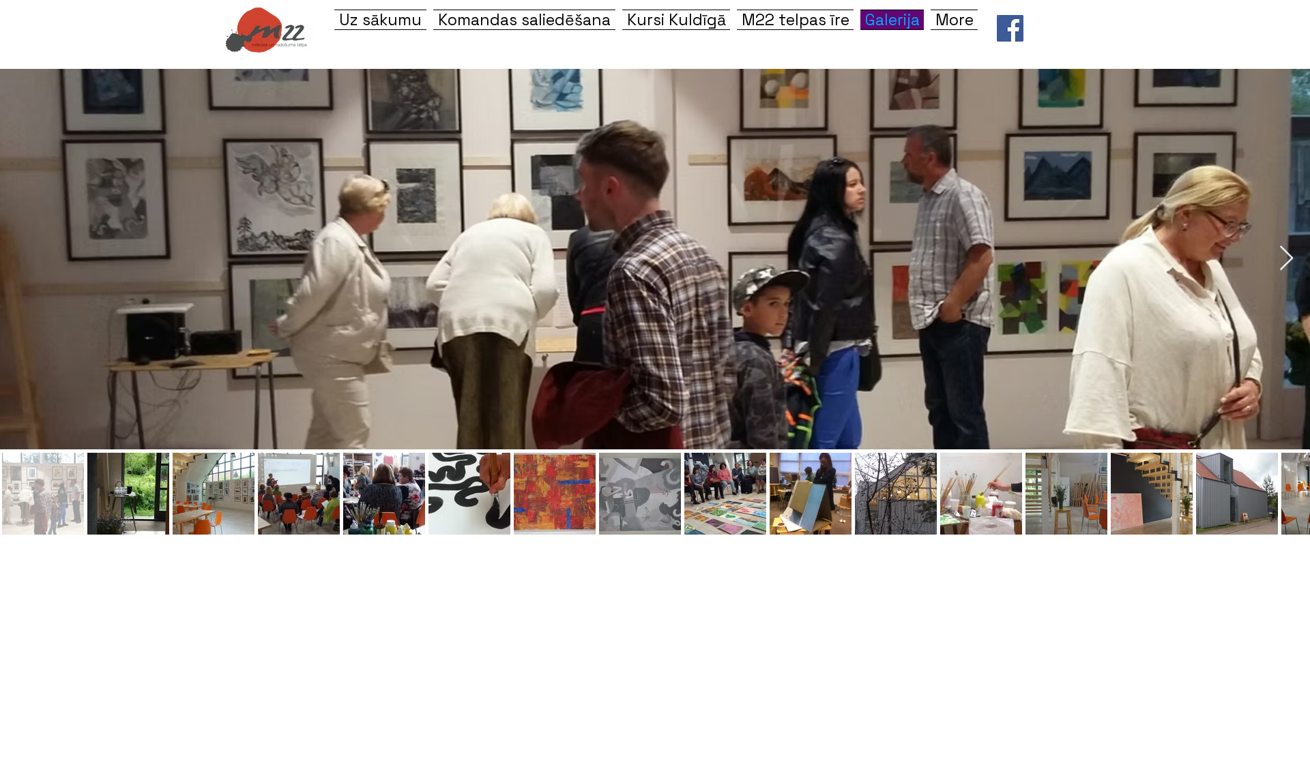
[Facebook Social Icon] (1010, 28)
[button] (676, 20)
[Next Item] (1286, 258)
